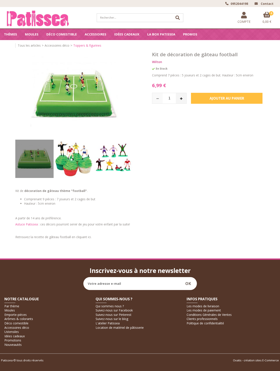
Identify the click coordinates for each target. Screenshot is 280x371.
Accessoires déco (57, 45)
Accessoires (95, 34)
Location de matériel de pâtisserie (120, 327)
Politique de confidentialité (205, 323)
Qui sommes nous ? (110, 306)
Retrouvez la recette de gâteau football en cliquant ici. (53, 237)
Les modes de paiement (204, 310)
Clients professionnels (202, 319)
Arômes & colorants (18, 319)
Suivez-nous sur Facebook (114, 310)
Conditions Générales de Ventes (209, 315)
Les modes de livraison (203, 306)
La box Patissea (161, 34)
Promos (190, 34)
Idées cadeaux (126, 34)
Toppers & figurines (87, 45)
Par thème (11, 306)
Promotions (12, 340)
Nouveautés (13, 345)
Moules (31, 34)
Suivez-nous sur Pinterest (113, 315)
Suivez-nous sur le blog (112, 319)
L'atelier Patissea (108, 323)
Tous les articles (29, 45)
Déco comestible (61, 34)
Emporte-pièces (15, 315)
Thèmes (10, 34)
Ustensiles (11, 332)
